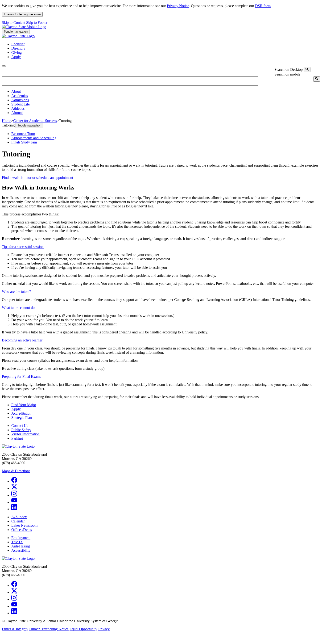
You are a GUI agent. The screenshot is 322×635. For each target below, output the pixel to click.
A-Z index (19, 517)
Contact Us (19, 426)
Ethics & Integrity (15, 629)
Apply (16, 409)
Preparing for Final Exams (21, 376)
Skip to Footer (36, 23)
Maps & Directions (16, 471)
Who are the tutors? (16, 292)
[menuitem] (165, 91)
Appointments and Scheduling (33, 138)
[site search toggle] (4, 66)
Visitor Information (25, 434)
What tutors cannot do (18, 308)
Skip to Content (13, 23)
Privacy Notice (178, 6)
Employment (20, 538)
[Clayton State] (24, 27)
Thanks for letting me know (22, 14)
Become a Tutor (23, 134)
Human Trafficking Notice (49, 629)
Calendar (18, 521)
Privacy (104, 629)
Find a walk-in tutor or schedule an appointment (37, 178)
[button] (16, 91)
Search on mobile (287, 74)
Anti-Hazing (20, 546)
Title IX (17, 542)
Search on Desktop (288, 69)
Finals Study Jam (24, 142)
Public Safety (21, 430)
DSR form (263, 6)
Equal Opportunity (83, 629)
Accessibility (20, 550)
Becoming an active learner (22, 340)
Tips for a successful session (23, 247)
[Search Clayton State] (307, 69)
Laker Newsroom (24, 525)
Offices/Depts (21, 530)
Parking (17, 438)
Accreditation (21, 413)
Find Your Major (23, 405)
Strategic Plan (21, 418)
